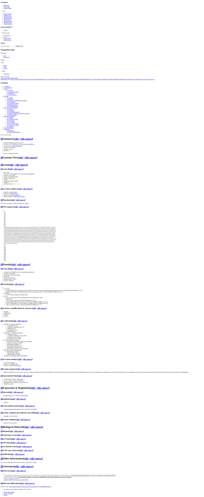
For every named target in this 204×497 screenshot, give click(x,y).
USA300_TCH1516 (146, 79)
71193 (55, 79)
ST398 (128, 79)
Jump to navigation (5, 78)
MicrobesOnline (21, 196)
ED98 (67, 79)
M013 (96, 79)
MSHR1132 (107, 79)
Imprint (5, 495)
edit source (26, 138)
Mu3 (119, 79)
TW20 (139, 79)
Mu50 (121, 79)
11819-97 (49, 79)
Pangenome (4, 79)
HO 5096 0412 (72, 79)
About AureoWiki (8, 493)
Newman (20, 79)
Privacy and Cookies (9, 492)
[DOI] (24, 480)
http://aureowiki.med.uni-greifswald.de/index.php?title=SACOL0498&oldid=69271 (30, 486)
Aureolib (6, 416)
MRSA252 (101, 79)
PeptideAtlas (20, 379)
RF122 (125, 79)
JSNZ (34, 79)
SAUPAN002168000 (17, 146)
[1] (24, 380)
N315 (10, 79)
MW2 (116, 79)
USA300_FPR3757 (28, 79)
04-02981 (38, 79)
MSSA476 (112, 79)
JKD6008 (82, 79)
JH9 (79, 79)
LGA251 (92, 79)
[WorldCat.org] (18, 480)
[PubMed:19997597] (9, 480)
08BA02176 (44, 79)
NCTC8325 (15, 79)
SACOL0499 (24, 395)
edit (17, 138)
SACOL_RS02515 (29, 144)
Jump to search (14, 78)
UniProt (19, 365)
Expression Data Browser (12, 409)
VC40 (152, 79)
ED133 (64, 79)
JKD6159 (87, 79)
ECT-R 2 (59, 79)
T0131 (132, 79)
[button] (1, 11)
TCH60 (136, 79)
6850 (53, 79)
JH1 (77, 79)
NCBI (15, 192)
